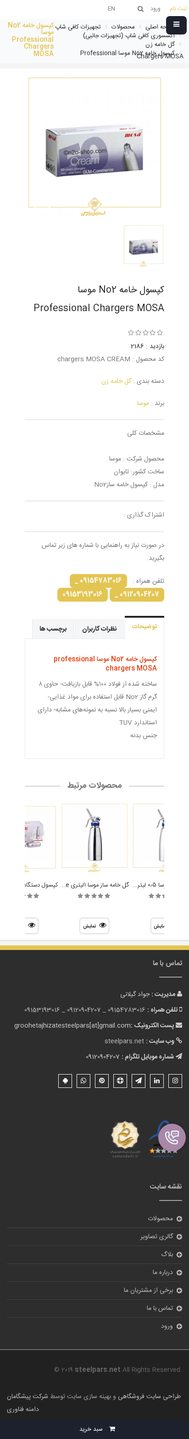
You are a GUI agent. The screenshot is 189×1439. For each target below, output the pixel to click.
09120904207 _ (137, 594)
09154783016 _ (98, 580)
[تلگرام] (138, 1081)
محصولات (160, 1218)
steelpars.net (124, 1041)
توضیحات (144, 626)
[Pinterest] (102, 1081)
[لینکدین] (157, 1081)
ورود (167, 1326)
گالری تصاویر (156, 1236)
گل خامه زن (116, 381)
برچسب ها (53, 629)
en (111, 8)
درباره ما (163, 1272)
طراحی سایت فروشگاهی (148, 1396)
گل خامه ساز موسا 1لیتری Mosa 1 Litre (82, 885)
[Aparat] (120, 1081)
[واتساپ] (83, 1081)
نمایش (89, 926)
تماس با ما (160, 1308)
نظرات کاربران (99, 629)
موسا (143, 403)
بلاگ (167, 1254)
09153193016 (82, 594)
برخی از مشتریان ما (148, 1290)
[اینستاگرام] (175, 1081)
